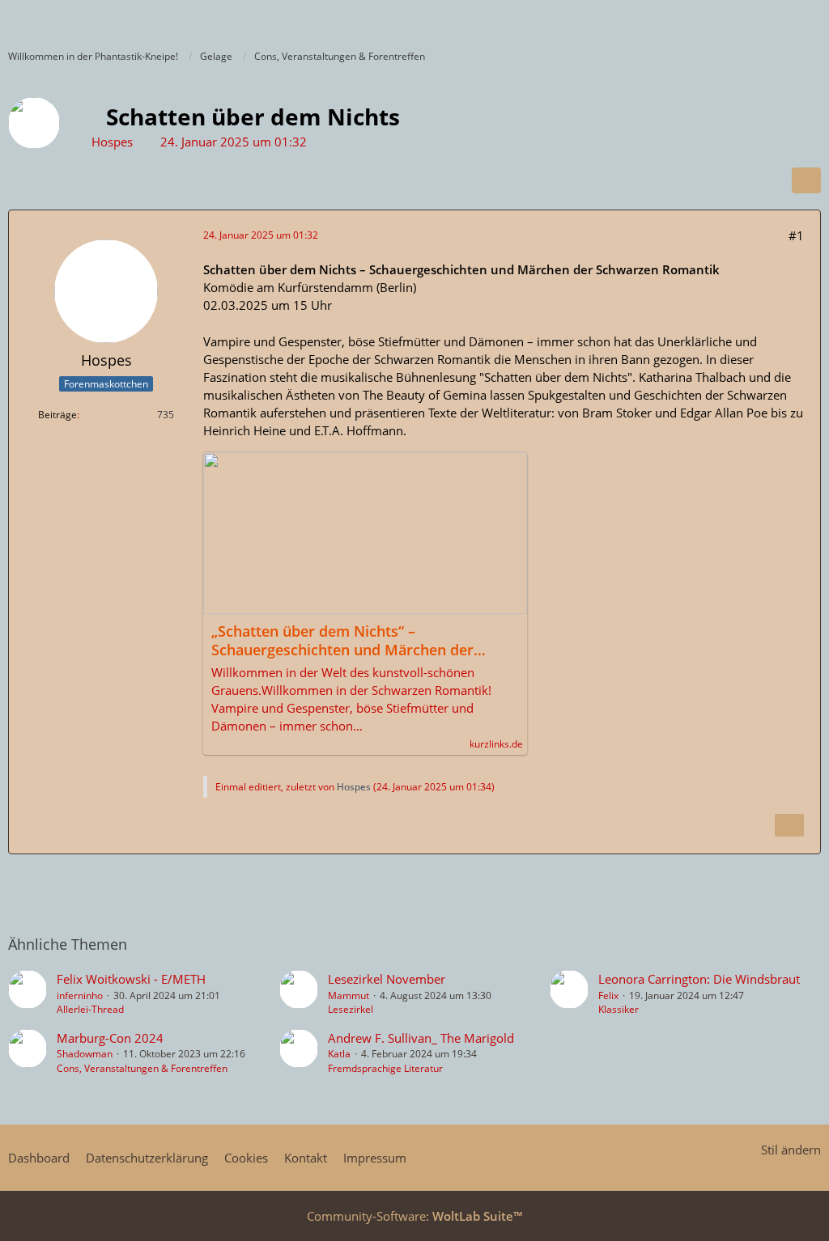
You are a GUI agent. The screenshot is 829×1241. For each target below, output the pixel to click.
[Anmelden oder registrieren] (767, 20)
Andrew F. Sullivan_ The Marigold (421, 1038)
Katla (339, 1054)
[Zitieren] (789, 825)
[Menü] (808, 20)
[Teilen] (806, 180)
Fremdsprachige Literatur (385, 1068)
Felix (608, 995)
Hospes (112, 141)
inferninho (80, 995)
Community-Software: (414, 1216)
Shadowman (85, 1054)
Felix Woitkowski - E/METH (131, 979)
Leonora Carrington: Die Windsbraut (699, 979)
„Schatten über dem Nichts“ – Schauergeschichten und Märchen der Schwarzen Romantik (342, 640)
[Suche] (727, 20)
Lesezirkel (350, 1009)
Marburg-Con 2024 (110, 1038)
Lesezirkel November (386, 979)
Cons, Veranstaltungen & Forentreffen (142, 1068)
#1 (796, 235)
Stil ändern (791, 1149)
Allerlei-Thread (90, 1009)
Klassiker (618, 1009)
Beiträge (57, 414)
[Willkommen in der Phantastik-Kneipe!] (8, 20)
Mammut (348, 995)
